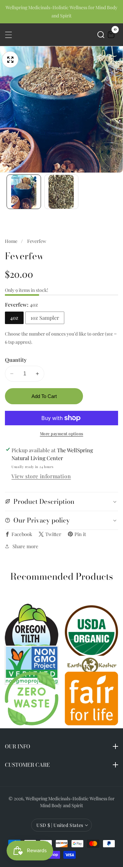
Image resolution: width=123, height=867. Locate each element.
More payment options (61, 433)
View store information (41, 476)
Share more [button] (25, 546)
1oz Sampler (45, 317)
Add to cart (44, 396)
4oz (14, 317)
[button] (100, 34)
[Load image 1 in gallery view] (24, 192)
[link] (91, 665)
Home (11, 241)
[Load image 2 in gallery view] (61, 192)
